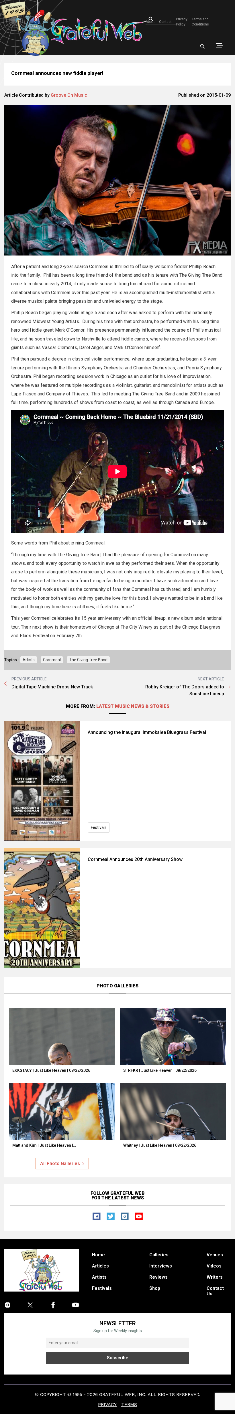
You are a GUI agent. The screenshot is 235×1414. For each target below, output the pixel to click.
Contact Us (215, 1291)
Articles (100, 1266)
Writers (215, 1277)
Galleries (159, 1254)
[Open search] (202, 46)
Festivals (99, 827)
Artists (29, 660)
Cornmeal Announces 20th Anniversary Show (135, 859)
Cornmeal (52, 660)
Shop (154, 1288)
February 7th (69, 635)
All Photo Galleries (60, 1163)
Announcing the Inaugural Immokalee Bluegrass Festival (147, 732)
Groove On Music (69, 95)
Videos (214, 1266)
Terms (129, 1404)
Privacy (107, 1404)
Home (98, 1254)
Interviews (160, 1266)
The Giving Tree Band (88, 660)
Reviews (158, 1277)
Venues (215, 1254)
